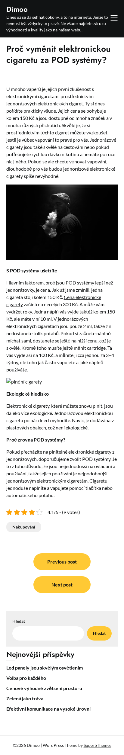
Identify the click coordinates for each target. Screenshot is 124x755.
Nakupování (23, 526)
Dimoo (17, 9)
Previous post (62, 561)
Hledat (18, 621)
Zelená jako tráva (24, 698)
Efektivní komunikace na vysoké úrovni (48, 709)
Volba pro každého (26, 678)
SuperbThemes (97, 745)
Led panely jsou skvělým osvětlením (44, 667)
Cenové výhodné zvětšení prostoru (44, 688)
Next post (62, 584)
